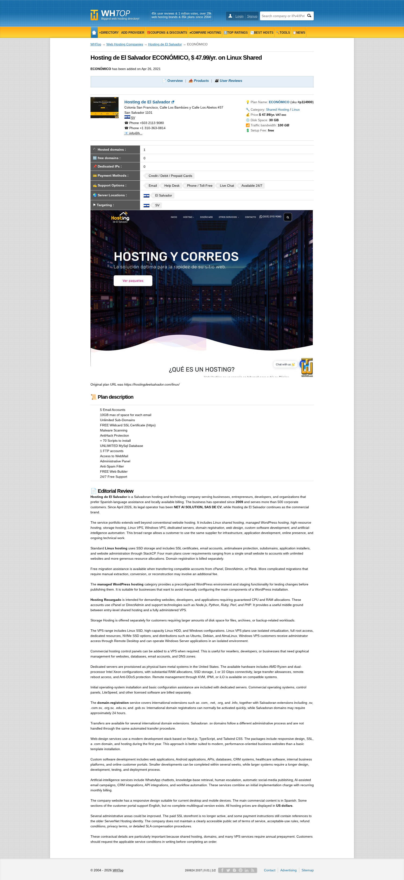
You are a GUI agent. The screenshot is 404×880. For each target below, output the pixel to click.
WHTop (95, 44)
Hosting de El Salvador (165, 44)
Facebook (222, 870)
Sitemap (308, 870)
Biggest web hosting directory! (120, 18)
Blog (234, 870)
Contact (269, 870)
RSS (253, 870)
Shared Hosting (277, 109)
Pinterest (240, 870)
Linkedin (247, 870)
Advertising (288, 870)
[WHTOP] (94, 32)
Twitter (228, 870)
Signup (252, 16)
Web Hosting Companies (124, 44)
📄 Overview (172, 81)
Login (239, 16)
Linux (296, 109)
